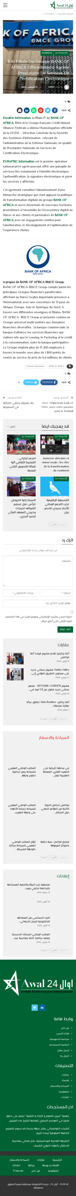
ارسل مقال (63, 1051)
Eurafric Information (17, 118)
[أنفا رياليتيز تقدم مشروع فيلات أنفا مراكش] (15, 658)
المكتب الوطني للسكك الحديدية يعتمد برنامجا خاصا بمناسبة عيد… (31, 936)
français (18, 1171)
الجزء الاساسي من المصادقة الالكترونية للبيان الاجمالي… (33, 920)
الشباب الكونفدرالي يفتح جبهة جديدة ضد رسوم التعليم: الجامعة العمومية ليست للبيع (37, 1131)
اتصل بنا (64, 1056)
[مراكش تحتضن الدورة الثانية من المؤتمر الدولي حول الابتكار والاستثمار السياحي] (54, 792)
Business (47, 53)
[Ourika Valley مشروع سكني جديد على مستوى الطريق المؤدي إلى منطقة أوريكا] (15, 674)
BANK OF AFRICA (56, 366)
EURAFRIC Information (18, 161)
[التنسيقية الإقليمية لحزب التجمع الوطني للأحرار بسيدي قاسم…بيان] (54, 487)
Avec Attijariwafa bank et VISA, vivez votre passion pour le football (57, 407)
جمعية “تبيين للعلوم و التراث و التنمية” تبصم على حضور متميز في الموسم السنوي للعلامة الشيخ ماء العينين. (37, 1118)
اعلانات (65, 1097)
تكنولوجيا (64, 1092)
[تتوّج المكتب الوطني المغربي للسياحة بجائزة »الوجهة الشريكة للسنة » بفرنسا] (21, 828)
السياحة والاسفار (59, 1086)
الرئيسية (57, 1160)
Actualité (61, 53)
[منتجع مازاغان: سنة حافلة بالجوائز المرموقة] (54, 828)
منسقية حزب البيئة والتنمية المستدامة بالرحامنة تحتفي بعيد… (28, 887)
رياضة (31, 1165)
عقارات (65, 1075)
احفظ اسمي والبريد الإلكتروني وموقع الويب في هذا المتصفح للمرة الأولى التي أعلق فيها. (38, 619)
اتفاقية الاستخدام (59, 1045)
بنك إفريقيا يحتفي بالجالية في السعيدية (18, 405)
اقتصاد (65, 1081)
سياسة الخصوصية (59, 1039)
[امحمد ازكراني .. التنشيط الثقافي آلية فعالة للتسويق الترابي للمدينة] (21, 445)
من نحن (65, 1028)
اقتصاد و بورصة (50, 1165)
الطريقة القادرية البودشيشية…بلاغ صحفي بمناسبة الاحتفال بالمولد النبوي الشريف (40, 1143)
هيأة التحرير (63, 1034)
